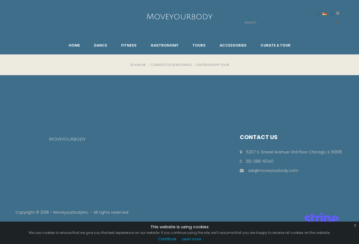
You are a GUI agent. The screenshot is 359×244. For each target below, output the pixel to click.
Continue (167, 239)
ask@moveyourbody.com (273, 170)
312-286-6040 (259, 161)
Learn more (191, 239)
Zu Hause (138, 64)
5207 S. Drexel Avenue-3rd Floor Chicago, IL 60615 (294, 152)
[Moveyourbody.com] (179, 16)
